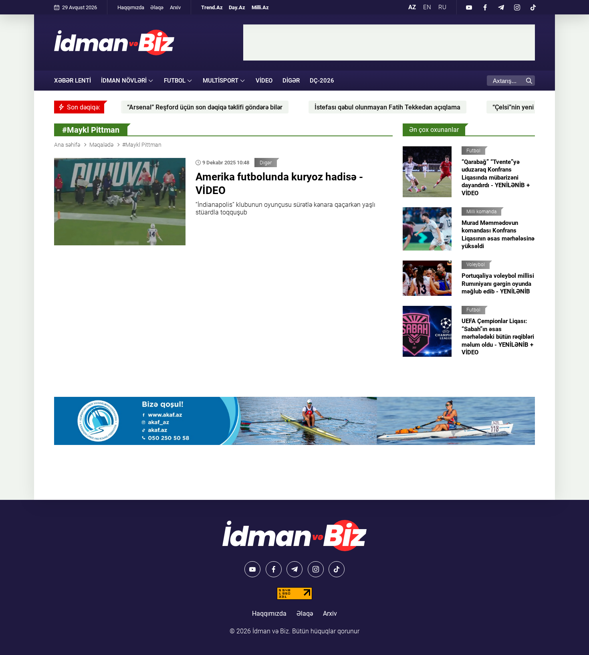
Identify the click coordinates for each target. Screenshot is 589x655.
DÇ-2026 (322, 80)
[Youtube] (469, 7)
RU (442, 7)
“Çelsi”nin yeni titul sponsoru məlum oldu (515, 107)
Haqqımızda (130, 7)
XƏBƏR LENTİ (72, 80)
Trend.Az (212, 7)
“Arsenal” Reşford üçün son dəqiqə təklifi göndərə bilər (169, 107)
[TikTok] (533, 7)
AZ (412, 7)
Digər (291, 80)
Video (264, 80)
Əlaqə (156, 7)
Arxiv (175, 7)
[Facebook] (485, 7)
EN (427, 7)
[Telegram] (501, 7)
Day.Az (237, 7)
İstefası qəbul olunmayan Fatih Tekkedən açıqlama (352, 107)
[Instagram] (517, 7)
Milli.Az (260, 7)
